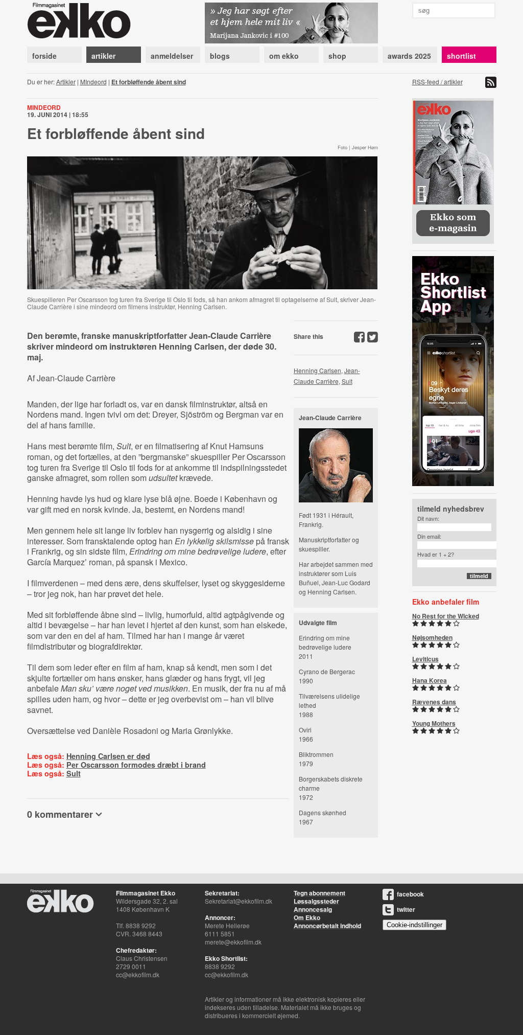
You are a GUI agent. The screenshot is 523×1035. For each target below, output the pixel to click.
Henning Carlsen (317, 370)
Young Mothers (434, 723)
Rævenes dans (434, 701)
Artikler (66, 81)
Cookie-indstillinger (414, 925)
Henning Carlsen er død (108, 756)
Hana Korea (429, 680)
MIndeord (93, 81)
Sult (73, 773)
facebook (410, 894)
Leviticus (425, 658)
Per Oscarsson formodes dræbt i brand (136, 765)
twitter (406, 909)
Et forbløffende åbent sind (148, 81)
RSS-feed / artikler (437, 81)
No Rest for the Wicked (445, 615)
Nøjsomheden (432, 637)
